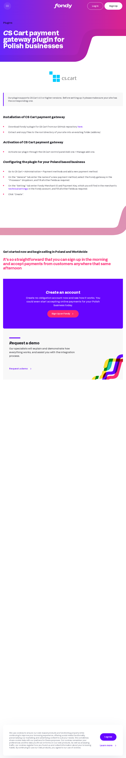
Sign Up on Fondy (61, 313)
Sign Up (113, 6)
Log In (95, 6)
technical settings (18, 188)
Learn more (106, 745)
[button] (7, 6)
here (80, 126)
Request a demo (18, 368)
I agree (108, 736)
